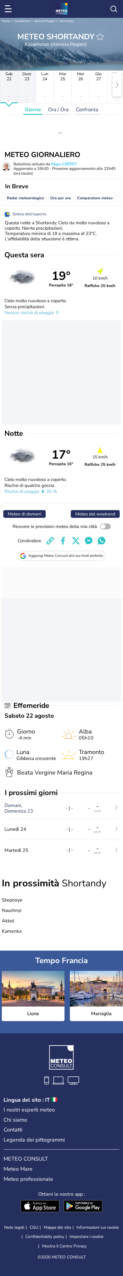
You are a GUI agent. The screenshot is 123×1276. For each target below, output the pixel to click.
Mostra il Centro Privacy (64, 1246)
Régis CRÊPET (64, 164)
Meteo (6, 21)
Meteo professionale (28, 1179)
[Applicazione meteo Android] (83, 1206)
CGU (34, 1227)
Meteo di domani (24, 514)
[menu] (9, 9)
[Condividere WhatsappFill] (101, 541)
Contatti (13, 1129)
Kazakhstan (22, 21)
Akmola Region (44, 21)
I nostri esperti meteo (29, 1109)
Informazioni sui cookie (97, 1227)
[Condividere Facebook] (63, 541)
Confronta (87, 109)
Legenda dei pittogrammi (34, 1139)
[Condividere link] (50, 541)
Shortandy (66, 21)
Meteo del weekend (95, 514)
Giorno (33, 109)
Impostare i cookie (86, 1236)
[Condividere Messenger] (89, 541)
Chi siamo (15, 1119)
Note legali (14, 1227)
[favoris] (100, 36)
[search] (114, 9)
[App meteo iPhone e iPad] (40, 1206)
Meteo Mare (18, 1168)
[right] (117, 85)
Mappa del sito (57, 1227)
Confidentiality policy (44, 1236)
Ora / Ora (58, 109)
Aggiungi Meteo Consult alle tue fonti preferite (65, 555)
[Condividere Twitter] (76, 541)
